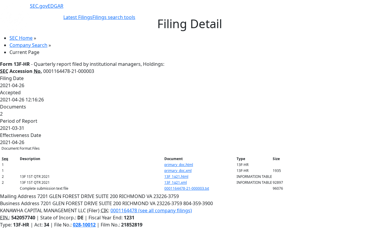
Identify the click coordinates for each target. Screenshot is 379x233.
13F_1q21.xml (175, 182)
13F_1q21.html (176, 176)
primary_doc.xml (178, 170)
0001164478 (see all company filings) (151, 210)
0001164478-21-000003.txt (186, 188)
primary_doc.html (178, 164)
